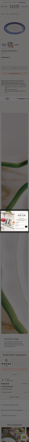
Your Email (17, 225)
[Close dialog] (27, 211)
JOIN (26, 226)
